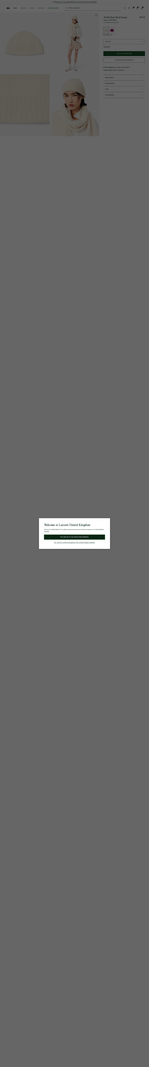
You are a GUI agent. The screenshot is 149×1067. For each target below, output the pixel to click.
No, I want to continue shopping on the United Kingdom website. (74, 542)
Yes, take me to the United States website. (74, 537)
